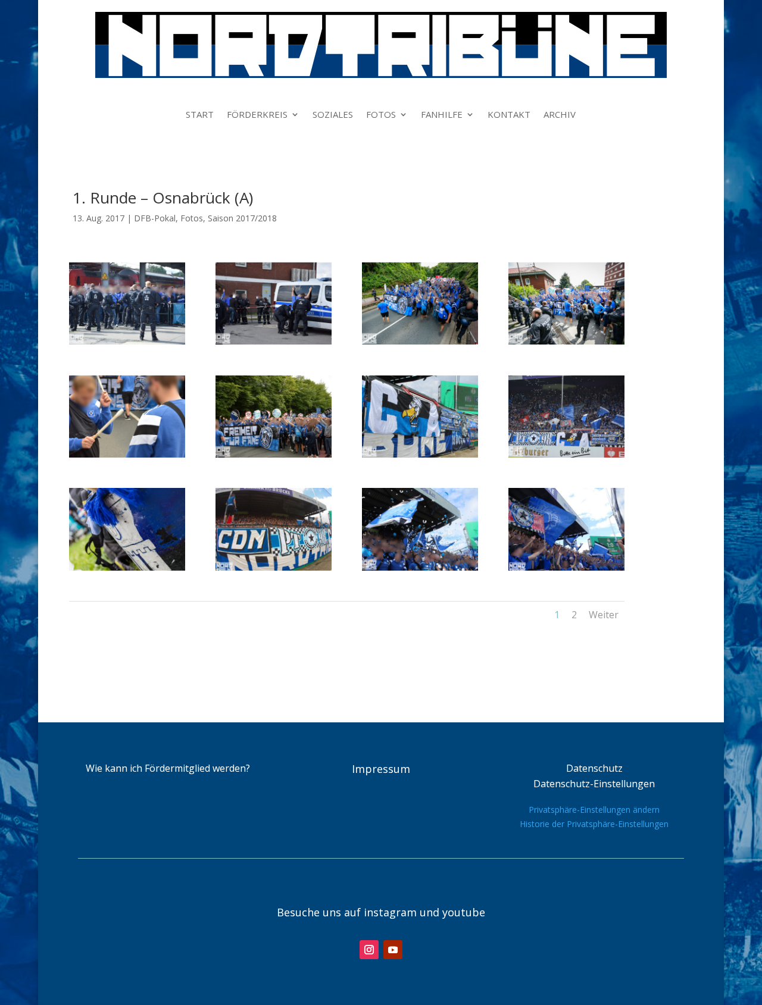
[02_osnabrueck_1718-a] (274, 341)
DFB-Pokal (155, 218)
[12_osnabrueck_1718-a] (566, 567)
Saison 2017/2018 (242, 218)
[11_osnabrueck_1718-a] (420, 567)
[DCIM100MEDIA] (274, 567)
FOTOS (381, 115)
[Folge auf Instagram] (369, 949)
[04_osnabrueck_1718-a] (566, 341)
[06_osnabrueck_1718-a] (274, 454)
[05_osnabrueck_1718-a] (127, 454)
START (200, 115)
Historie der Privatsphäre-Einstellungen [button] (594, 823)
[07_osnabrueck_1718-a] (420, 454)
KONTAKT (509, 115)
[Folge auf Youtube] (392, 949)
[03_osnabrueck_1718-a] (420, 341)
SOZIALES (333, 115)
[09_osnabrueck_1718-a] (127, 567)
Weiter (604, 614)
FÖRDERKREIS (257, 115)
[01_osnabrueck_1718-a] (127, 341)
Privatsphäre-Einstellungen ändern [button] (594, 809)
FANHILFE (442, 115)
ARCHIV (560, 115)
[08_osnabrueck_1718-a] (566, 454)
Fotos (191, 218)
